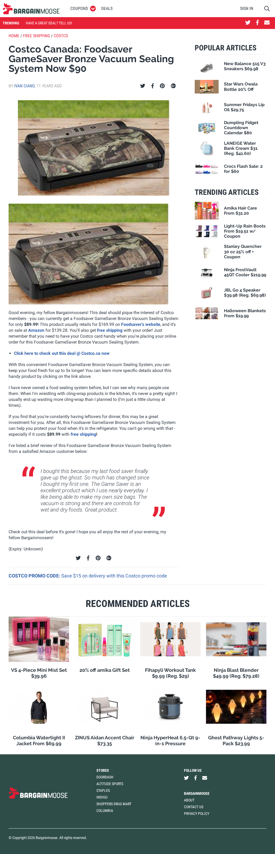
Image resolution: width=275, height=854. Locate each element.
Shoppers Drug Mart (113, 804)
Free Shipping (36, 35)
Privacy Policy (196, 813)
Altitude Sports (109, 784)
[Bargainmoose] (31, 8)
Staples (103, 790)
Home (14, 35)
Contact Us (193, 807)
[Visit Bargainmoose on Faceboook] (257, 23)
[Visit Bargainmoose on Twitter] (248, 23)
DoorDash (104, 777)
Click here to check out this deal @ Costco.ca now (62, 353)
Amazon (36, 330)
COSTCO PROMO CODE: (35, 576)
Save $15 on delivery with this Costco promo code (114, 576)
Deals (107, 8)
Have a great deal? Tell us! (49, 23)
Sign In (246, 8)
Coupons (79, 8)
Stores (102, 770)
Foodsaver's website (140, 324)
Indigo (101, 797)
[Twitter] (142, 86)
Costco (61, 35)
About (189, 800)
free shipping (109, 330)
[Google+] (173, 86)
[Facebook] (152, 86)
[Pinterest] (162, 86)
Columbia (104, 810)
